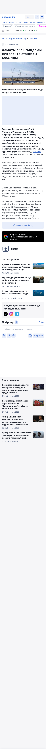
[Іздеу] (37, 17)
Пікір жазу (38, 335)
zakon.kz (37, 151)
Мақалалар (41, 22)
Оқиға (25, 22)
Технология (33, 38)
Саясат (4, 22)
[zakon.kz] (8, 17)
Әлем (11, 22)
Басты (4, 38)
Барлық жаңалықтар (17, 38)
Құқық (32, 22)
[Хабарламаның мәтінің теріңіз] (23, 329)
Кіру (42, 322)
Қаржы (18, 22)
